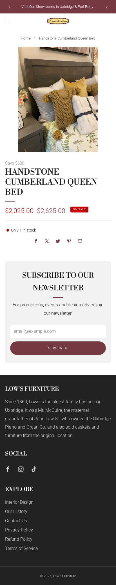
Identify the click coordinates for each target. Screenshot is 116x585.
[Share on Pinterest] (69, 241)
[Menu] (8, 21)
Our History (16, 511)
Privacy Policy (19, 530)
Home (26, 38)
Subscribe (58, 348)
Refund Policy (18, 539)
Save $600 (14, 163)
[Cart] (108, 21)
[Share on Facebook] (36, 241)
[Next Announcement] (106, 6)
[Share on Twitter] (58, 241)
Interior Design (19, 502)
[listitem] (58, 6)
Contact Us (16, 520)
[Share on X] (47, 241)
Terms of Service (21, 548)
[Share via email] (80, 241)
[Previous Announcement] (9, 6)
